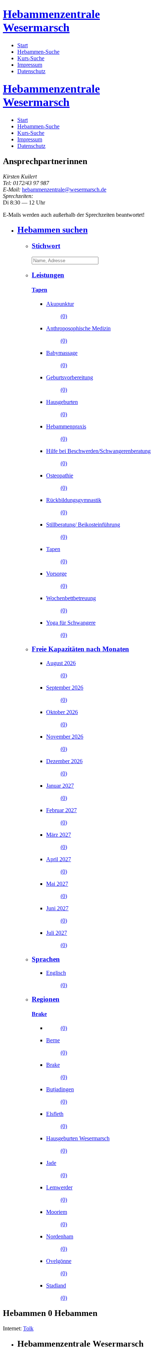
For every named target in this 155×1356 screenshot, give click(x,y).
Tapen (39, 290)
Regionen (45, 999)
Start (22, 45)
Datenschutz (31, 71)
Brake (39, 1014)
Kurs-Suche (30, 58)
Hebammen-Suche (38, 52)
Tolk (28, 1328)
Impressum (29, 65)
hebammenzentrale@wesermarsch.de (64, 189)
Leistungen (48, 275)
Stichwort (46, 246)
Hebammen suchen (52, 229)
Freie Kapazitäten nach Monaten (80, 649)
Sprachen (46, 959)
